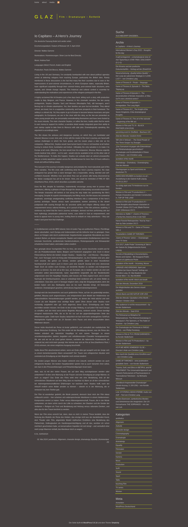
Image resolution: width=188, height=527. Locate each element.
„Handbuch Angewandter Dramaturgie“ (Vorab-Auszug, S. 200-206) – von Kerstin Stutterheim (132, 385)
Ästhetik (119, 426)
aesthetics (53, 439)
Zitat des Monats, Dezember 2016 (129, 284)
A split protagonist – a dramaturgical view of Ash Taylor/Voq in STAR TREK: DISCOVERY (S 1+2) (133, 60)
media (51, 2)
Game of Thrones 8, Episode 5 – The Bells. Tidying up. (133, 87)
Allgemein (62, 439)
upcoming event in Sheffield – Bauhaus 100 (133, 132)
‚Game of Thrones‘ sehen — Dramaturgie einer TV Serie (132, 239)
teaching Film (121, 484)
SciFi (118, 468)
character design (73, 439)
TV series (119, 488)
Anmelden (120, 503)
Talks (118, 480)
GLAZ (45, 16)
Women (119, 491)
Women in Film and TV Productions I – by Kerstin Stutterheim (132, 342)
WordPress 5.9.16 (90, 523)
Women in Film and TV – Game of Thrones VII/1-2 (133, 228)
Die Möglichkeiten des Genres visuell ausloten (130, 288)
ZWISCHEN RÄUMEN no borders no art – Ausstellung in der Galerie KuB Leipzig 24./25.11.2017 (132, 179)
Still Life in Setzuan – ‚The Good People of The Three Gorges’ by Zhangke (132, 141)
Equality (94, 439)
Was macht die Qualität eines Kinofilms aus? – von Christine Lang (133, 355)
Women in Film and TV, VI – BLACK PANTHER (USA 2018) (130, 126)
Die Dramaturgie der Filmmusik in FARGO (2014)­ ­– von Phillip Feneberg (132, 328)
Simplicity (115, 523)
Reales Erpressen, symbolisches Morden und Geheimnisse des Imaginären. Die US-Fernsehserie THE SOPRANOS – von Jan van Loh (133, 403)
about (44, 2)
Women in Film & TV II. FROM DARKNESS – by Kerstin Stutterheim (133, 335)
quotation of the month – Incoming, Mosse (132, 263)
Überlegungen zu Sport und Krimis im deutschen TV (131, 170)
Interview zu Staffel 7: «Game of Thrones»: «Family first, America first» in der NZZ (132, 215)
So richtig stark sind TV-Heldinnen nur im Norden (132, 187)
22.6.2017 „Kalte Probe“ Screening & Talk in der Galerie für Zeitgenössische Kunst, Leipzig (133, 247)
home (37, 2)
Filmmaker (120, 449)
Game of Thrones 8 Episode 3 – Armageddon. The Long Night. (128, 104)
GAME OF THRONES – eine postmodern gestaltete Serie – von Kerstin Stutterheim (132, 362)
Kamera (119, 457)
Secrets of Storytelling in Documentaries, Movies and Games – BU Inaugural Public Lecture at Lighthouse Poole (132, 257)
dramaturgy (85, 439)
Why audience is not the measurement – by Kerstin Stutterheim (133, 306)
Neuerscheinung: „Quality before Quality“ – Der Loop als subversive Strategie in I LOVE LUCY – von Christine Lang (133, 76)
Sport (118, 476)
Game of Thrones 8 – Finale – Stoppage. (132, 83)
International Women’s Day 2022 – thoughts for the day (133, 51)
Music (118, 461)
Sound (118, 472)
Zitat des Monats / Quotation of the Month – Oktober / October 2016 (133, 299)
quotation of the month (125, 159)
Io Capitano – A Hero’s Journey (58, 36)
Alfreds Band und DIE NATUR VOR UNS (132, 294)
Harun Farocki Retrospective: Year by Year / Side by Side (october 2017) (133, 222)
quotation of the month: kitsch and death (131, 280)
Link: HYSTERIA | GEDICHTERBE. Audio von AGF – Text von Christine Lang (134, 393)
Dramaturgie (121, 438)
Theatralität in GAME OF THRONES (130, 234)
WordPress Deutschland (125, 507)
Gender (119, 453)
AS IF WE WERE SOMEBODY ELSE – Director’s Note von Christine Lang (131, 348)
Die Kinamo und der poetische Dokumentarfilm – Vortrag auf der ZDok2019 (133, 67)
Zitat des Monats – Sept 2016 (127, 311)
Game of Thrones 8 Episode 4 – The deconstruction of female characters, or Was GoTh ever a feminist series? (133, 96)
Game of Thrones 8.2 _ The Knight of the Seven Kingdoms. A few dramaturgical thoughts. (132, 112)
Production (120, 465)
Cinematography (122, 434)
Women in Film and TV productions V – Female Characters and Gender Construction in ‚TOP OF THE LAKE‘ (134, 195)
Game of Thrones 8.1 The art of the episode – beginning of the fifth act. (133, 120)
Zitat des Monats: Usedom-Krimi (128, 136)
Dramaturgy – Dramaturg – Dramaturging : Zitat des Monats (132, 164)
